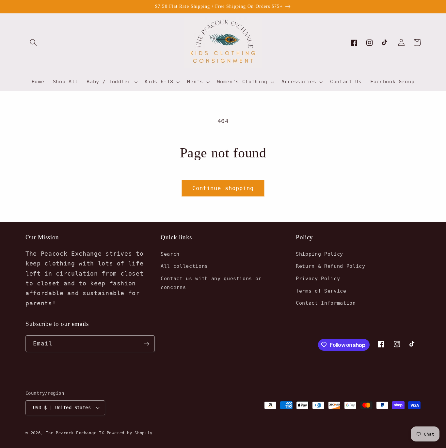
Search (170, 254)
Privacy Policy (318, 278)
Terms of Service (321, 291)
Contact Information (326, 303)
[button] (33, 42)
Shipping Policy (319, 254)
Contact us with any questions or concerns (211, 283)
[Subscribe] (146, 343)
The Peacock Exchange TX (76, 433)
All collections (184, 266)
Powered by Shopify (129, 433)
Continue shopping (223, 188)
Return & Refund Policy (330, 266)
